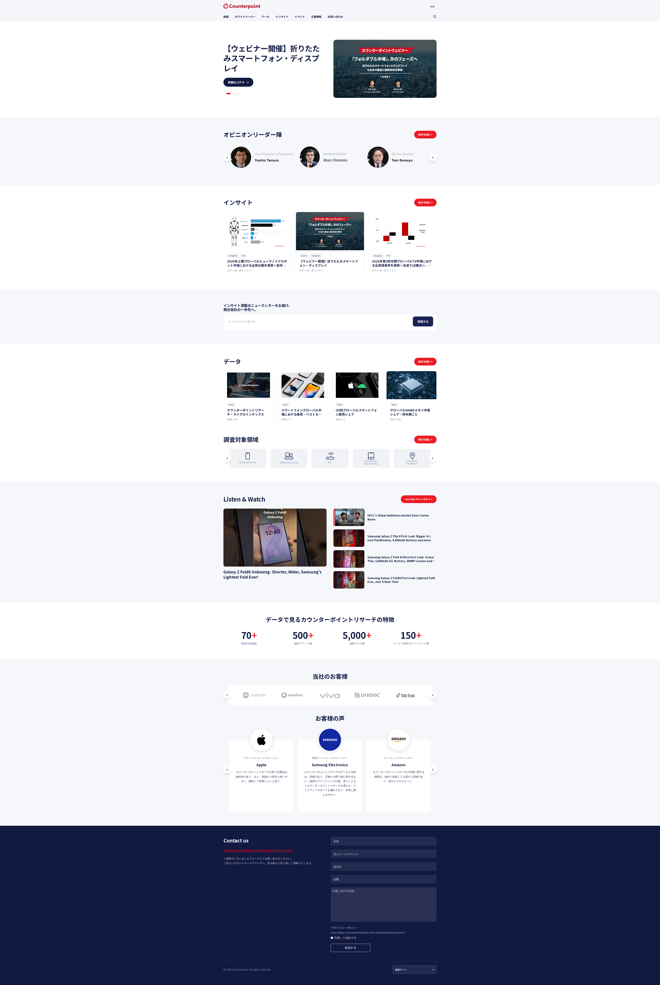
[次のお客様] (433, 695)
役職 (336, 879)
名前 (336, 841)
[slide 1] (224, 98)
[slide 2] (227, 98)
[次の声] (433, 769)
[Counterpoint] (241, 6)
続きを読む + (425, 134)
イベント (300, 16)
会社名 (337, 866)
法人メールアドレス (345, 854)
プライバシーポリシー (345, 928)
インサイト (282, 16)
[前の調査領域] (227, 458)
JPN (432, 6)
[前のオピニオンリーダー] (227, 157)
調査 (226, 16)
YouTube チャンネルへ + (418, 499)
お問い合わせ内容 (343, 891)
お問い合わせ (335, 16)
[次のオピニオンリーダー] (433, 157)
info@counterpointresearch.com (257, 850)
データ (265, 16)
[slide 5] (238, 98)
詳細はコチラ (238, 87)
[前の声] (227, 769)
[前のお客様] (227, 695)
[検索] (435, 16)
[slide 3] (229, 98)
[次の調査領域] (433, 458)
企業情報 (316, 16)
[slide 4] (234, 98)
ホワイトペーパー (245, 16)
